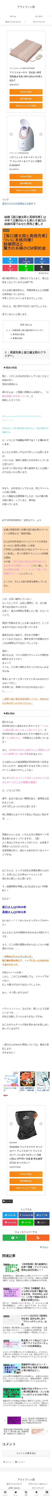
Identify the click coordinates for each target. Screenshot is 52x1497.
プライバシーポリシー (38, 1484)
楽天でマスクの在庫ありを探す (17, 203)
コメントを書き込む (26, 1453)
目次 (22, 324)
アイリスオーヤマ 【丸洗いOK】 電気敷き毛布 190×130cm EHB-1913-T (26, 76)
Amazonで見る (26, 92)
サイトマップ (38, 1488)
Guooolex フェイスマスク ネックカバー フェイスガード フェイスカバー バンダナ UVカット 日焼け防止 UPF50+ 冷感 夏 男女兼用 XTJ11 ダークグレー (26, 1155)
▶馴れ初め (18, 338)
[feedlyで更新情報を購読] (14, 1238)
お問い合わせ (14, 1488)
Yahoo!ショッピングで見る (26, 106)
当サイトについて (14, 1484)
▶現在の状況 (19, 334)
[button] (46, 728)
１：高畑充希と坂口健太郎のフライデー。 (27, 330)
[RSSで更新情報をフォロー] (37, 1238)
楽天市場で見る (26, 99)
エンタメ (8, 1201)
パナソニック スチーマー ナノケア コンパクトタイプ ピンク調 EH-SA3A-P (26, 161)
